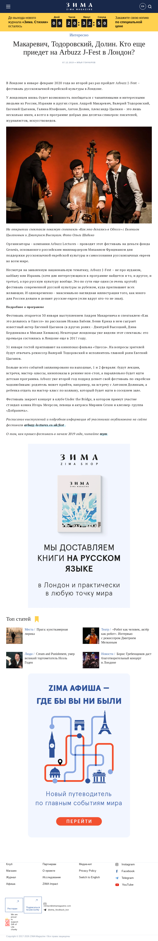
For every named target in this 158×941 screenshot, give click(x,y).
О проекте (49, 870)
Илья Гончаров (86, 63)
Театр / (106, 629)
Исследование (52, 877)
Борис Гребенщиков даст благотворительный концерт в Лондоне (126, 658)
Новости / (108, 654)
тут (103, 434)
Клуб (9, 864)
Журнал (11, 877)
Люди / (30, 654)
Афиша (10, 883)
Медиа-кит (85, 864)
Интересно (79, 35)
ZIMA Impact (50, 883)
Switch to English (89, 877)
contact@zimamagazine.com (57, 906)
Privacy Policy (87, 870)
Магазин (11, 870)
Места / (30, 629)
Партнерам (49, 864)
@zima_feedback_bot (58, 910)
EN (142, 6)
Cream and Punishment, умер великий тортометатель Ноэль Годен (50, 658)
